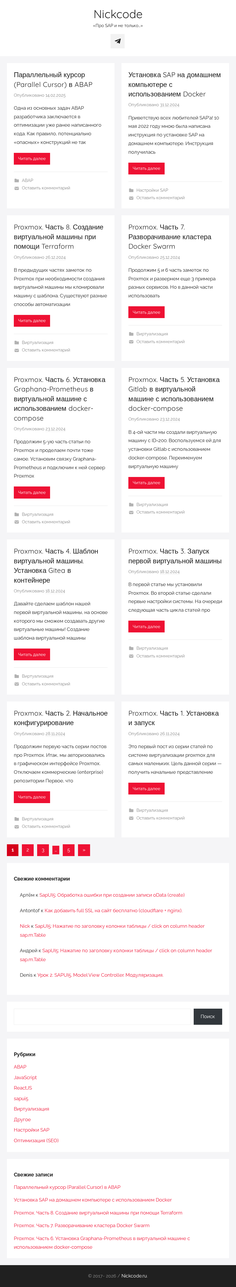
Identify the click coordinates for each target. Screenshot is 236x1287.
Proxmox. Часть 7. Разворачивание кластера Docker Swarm (169, 236)
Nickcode (118, 14)
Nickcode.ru (134, 1276)
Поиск (208, 1016)
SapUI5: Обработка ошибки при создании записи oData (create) (112, 895)
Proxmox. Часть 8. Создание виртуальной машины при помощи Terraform (58, 236)
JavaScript (25, 1077)
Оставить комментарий (46, 188)
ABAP (27, 180)
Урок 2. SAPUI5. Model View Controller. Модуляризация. (100, 975)
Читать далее (32, 158)
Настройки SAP (152, 190)
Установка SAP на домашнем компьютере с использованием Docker (93, 1200)
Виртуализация (38, 342)
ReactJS (23, 1088)
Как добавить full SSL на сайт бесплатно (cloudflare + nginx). (113, 910)
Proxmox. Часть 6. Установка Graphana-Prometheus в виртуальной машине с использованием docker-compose (59, 398)
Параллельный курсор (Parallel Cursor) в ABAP (67, 1187)
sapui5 (21, 1098)
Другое (22, 1119)
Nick (25, 926)
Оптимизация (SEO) (36, 1140)
